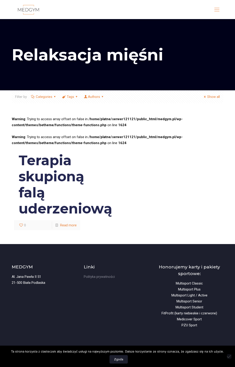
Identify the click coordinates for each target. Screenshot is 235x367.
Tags (70, 97)
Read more (68, 225)
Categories (44, 97)
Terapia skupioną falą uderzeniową (65, 184)
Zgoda (118, 359)
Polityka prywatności (99, 277)
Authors (94, 97)
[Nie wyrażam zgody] (229, 356)
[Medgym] (28, 9)
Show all (213, 97)
